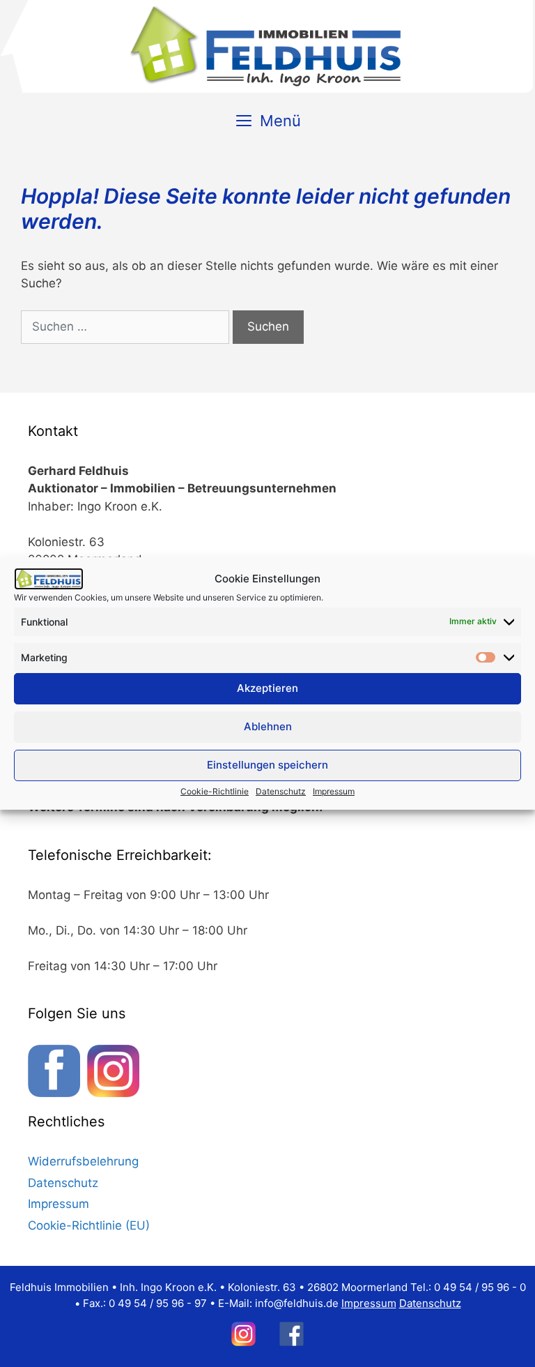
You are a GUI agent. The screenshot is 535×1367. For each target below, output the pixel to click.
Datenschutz (281, 791)
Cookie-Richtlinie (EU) (89, 1225)
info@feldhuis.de (297, 1303)
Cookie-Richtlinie (214, 791)
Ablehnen (268, 726)
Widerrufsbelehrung (83, 1161)
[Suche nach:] (125, 327)
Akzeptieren (267, 688)
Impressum (334, 791)
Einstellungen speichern (267, 764)
